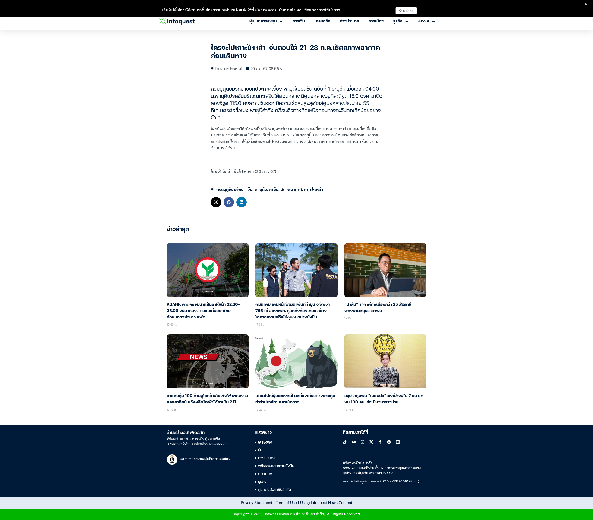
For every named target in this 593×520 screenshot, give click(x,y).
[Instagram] (362, 442)
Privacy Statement (256, 502)
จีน (250, 189)
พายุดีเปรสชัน (266, 189)
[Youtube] (354, 442)
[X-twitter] (371, 442)
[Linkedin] (398, 442)
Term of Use (286, 502)
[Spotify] (389, 442)
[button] (216, 202)
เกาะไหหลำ (313, 189)
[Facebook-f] (380, 442)
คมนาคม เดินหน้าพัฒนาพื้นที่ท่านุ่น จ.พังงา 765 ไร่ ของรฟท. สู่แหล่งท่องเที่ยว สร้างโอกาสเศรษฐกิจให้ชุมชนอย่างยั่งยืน (292, 311)
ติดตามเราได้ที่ (355, 432)
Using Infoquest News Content (326, 502)
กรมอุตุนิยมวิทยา (231, 189)
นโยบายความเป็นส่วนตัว (275, 9)
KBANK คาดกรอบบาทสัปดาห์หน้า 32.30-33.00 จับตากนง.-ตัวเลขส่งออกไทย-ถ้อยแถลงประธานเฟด (203, 311)
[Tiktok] (345, 442)
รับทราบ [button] (406, 10)
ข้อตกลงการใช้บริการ (322, 9)
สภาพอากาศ (291, 189)
